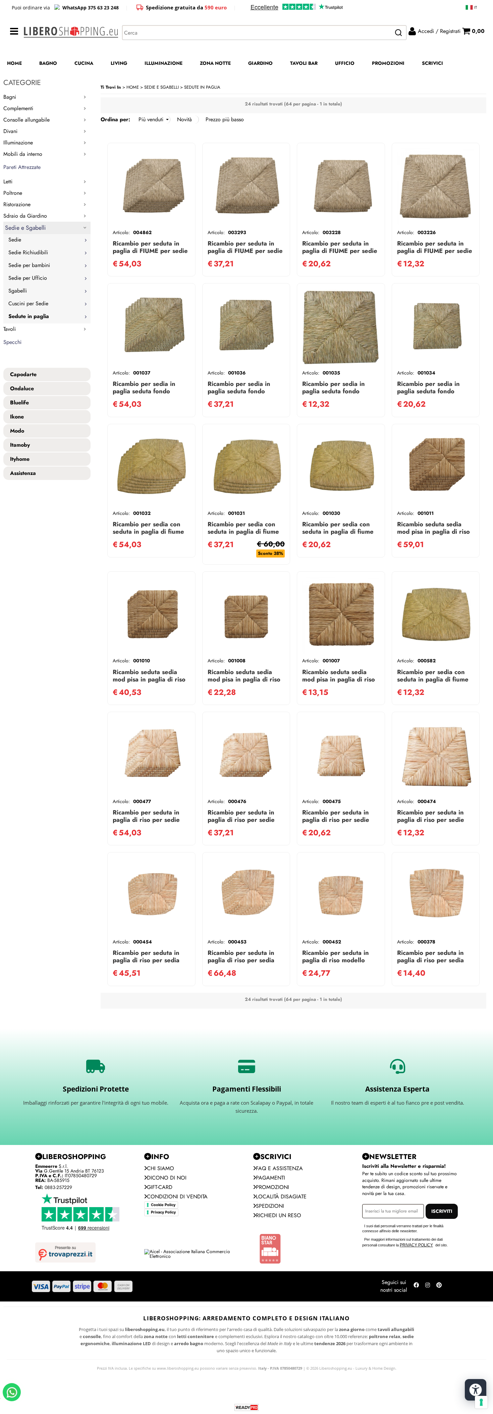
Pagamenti (270, 1178)
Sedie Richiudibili (28, 252)
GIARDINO (260, 63)
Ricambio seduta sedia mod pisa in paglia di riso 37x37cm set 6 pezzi (433, 531)
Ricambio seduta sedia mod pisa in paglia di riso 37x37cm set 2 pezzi (244, 679)
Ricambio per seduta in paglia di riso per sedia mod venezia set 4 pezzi (149, 960)
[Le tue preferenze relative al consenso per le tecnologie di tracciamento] (481, 1402)
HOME (14, 63)
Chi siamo (160, 1168)
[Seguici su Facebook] (416, 1286)
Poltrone (12, 193)
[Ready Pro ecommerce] (246, 1407)
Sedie (14, 240)
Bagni (9, 97)
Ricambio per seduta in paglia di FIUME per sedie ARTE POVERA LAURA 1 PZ (434, 254)
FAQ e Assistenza (279, 1168)
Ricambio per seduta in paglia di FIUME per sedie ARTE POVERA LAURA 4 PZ (245, 254)
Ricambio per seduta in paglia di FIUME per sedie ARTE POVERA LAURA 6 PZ (150, 254)
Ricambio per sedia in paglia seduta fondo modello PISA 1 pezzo (334, 391)
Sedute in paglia (28, 316)
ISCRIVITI (441, 1211)
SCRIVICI (432, 63)
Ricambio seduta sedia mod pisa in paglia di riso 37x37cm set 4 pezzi (149, 679)
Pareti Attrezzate (22, 167)
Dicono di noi (166, 1178)
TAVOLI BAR (304, 63)
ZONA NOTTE (215, 63)
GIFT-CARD (159, 1187)
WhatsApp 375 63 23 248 (90, 7)
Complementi (18, 108)
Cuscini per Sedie (28, 303)
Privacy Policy (163, 1212)
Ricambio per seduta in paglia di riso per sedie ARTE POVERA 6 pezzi (146, 820)
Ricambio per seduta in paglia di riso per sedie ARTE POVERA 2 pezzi (336, 820)
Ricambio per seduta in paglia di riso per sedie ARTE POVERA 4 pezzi (241, 820)
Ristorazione (17, 204)
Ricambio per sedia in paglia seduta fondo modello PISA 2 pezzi (429, 391)
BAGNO (48, 63)
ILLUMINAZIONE (163, 63)
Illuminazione (18, 142)
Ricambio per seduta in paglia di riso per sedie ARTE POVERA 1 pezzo (431, 820)
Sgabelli (17, 291)
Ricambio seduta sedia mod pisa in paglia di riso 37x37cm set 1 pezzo (338, 679)
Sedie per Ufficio (27, 278)
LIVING (119, 63)
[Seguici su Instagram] (428, 1286)
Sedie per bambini (29, 265)
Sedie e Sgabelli (25, 227)
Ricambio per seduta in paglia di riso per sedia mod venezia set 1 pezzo (433, 960)
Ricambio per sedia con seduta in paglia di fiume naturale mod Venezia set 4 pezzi (245, 535)
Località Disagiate (281, 1196)
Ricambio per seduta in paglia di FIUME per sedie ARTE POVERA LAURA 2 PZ (339, 254)
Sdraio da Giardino (25, 216)
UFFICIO (344, 63)
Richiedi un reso (278, 1215)
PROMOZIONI (388, 63)
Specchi (12, 342)
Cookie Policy (163, 1204)
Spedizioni (270, 1206)
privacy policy (416, 1245)
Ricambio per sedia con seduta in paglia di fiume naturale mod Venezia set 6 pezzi (150, 535)
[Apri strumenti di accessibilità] (475, 1390)
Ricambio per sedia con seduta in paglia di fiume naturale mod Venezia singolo (433, 683)
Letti (7, 181)
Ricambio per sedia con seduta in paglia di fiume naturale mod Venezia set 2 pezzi (339, 535)
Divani (10, 131)
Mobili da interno (22, 154)
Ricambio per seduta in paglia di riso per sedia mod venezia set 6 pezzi (243, 960)
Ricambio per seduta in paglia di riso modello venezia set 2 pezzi (335, 960)
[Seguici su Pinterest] (439, 1286)
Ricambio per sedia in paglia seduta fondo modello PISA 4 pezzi (240, 391)
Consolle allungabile (26, 120)
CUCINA (83, 63)
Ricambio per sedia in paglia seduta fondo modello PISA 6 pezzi (144, 391)
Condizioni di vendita (177, 1196)
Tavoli (9, 329)
